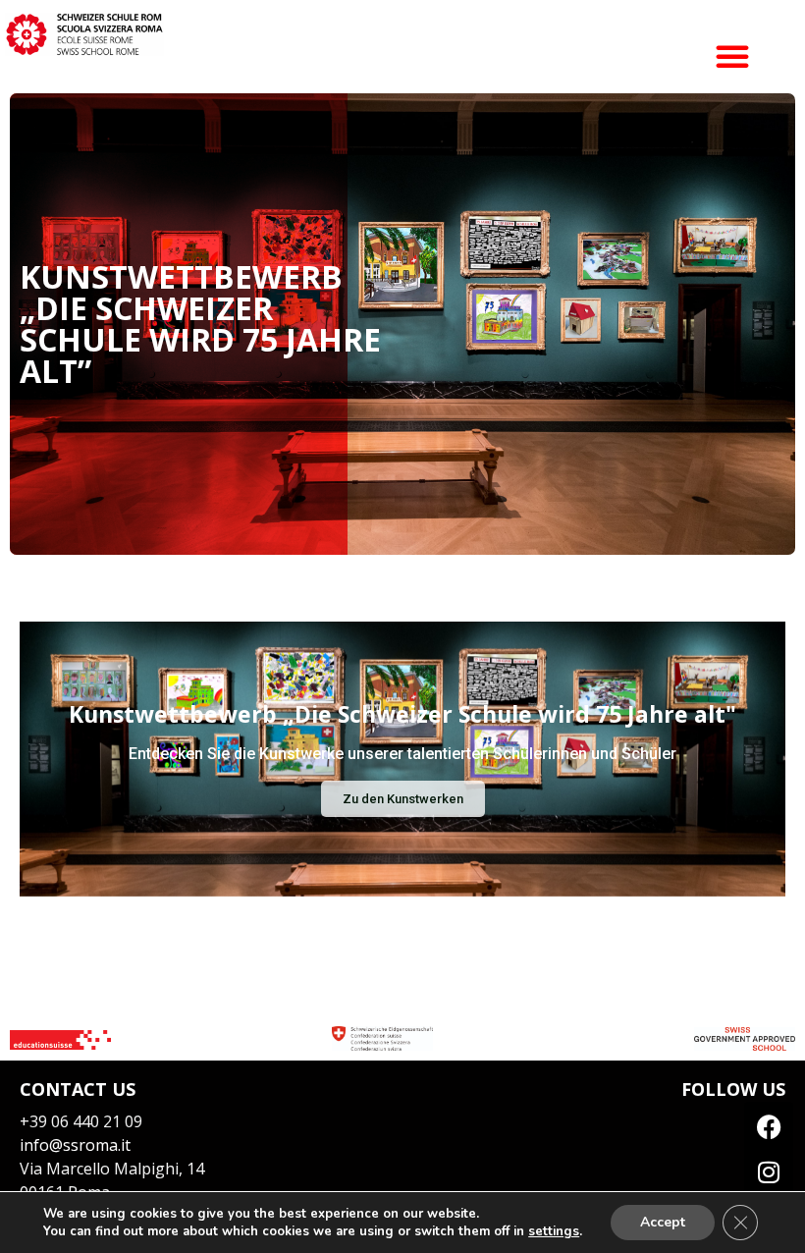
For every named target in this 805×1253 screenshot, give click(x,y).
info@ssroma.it (75, 1145)
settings (553, 1231)
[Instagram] (768, 1171)
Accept (662, 1222)
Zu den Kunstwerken (403, 798)
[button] (732, 55)
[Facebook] (768, 1126)
